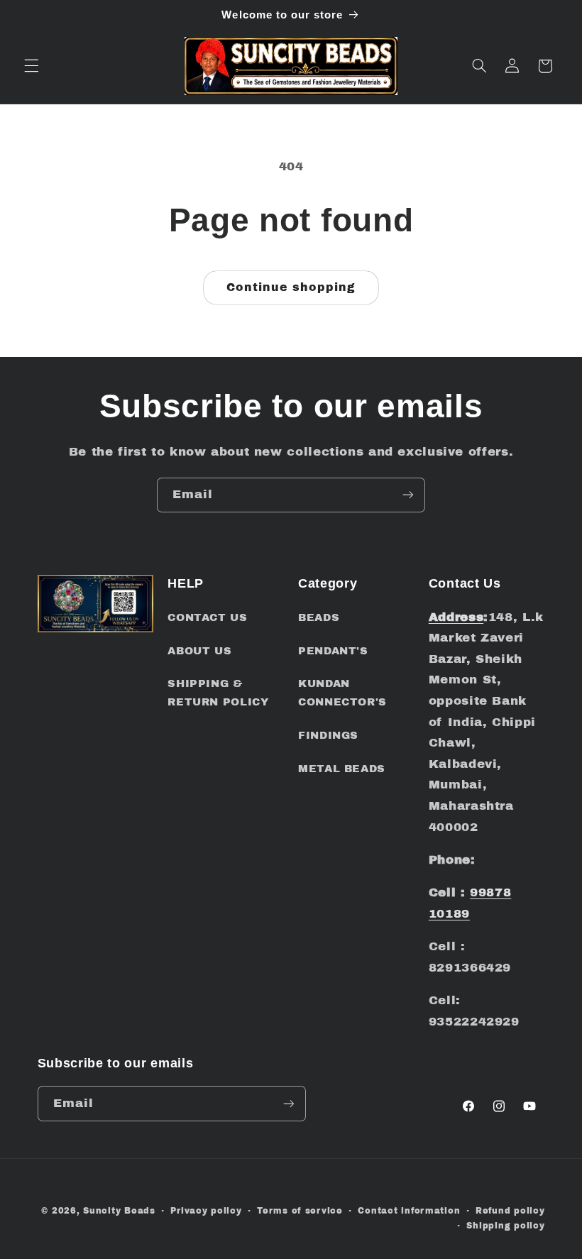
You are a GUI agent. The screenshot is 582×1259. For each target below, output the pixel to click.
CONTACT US (207, 617)
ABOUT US (199, 650)
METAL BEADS (341, 768)
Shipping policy (505, 1225)
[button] (31, 66)
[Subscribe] (408, 495)
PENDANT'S (333, 650)
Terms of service (300, 1210)
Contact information (409, 1210)
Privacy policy (205, 1210)
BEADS (318, 617)
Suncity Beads (119, 1210)
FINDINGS (328, 735)
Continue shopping (291, 287)
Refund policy (510, 1210)
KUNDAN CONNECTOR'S (342, 693)
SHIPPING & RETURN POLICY (218, 693)
